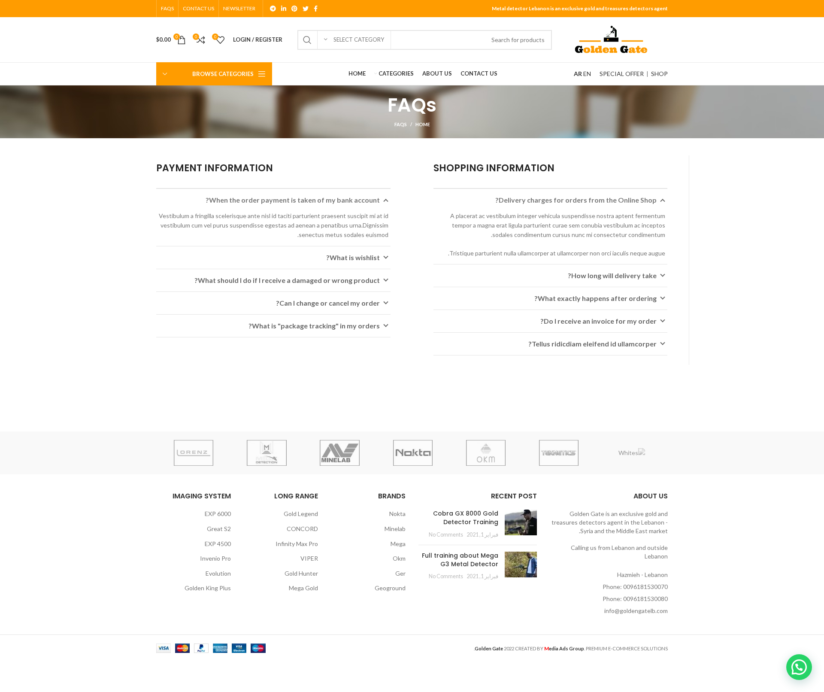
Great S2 (219, 528)
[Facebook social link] (315, 8)
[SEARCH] (307, 40)
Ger (400, 573)
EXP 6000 (218, 513)
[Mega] (266, 452)
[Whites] (631, 453)
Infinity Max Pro (297, 543)
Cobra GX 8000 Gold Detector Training (465, 517)
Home (422, 124)
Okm (399, 558)
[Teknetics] (558, 452)
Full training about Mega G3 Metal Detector (460, 559)
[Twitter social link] (305, 8)
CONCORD (302, 528)
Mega (398, 543)
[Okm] (485, 452)
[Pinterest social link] (294, 8)
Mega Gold (303, 588)
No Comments (446, 534)
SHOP (659, 73)
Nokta (397, 513)
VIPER (309, 558)
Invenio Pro (215, 558)
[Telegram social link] (273, 8)
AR (578, 73)
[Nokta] (412, 452)
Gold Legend (301, 513)
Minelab (395, 528)
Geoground (390, 588)
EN (587, 73)
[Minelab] (339, 452)
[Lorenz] (193, 452)
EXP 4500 (218, 543)
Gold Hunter (301, 573)
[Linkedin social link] (284, 8)
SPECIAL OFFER (622, 73)
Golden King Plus (208, 588)
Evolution (218, 573)
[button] (799, 667)
